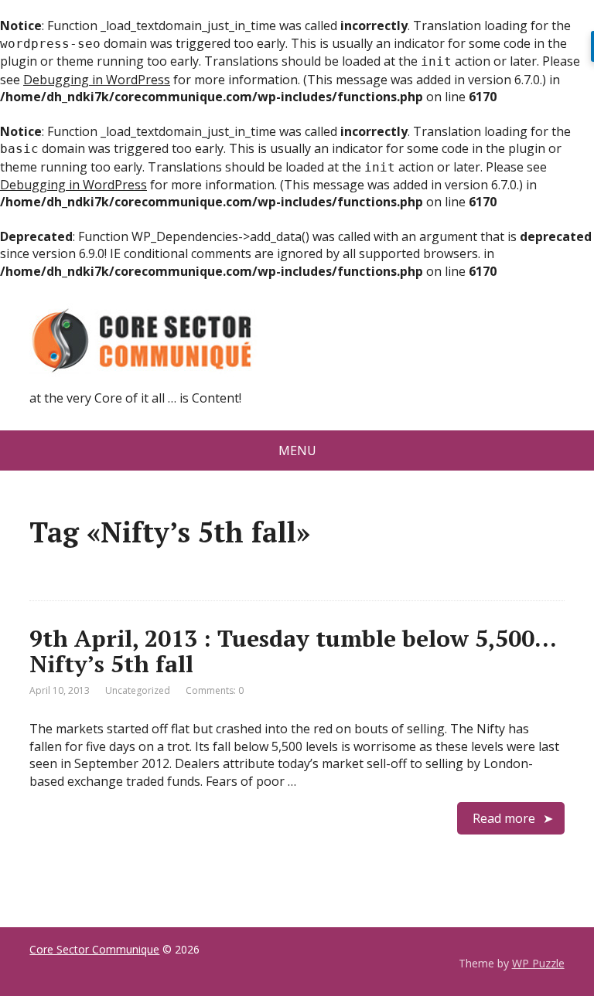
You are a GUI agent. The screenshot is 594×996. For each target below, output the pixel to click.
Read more (504, 818)
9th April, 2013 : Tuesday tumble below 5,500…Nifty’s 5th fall (293, 651)
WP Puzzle (538, 963)
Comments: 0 (215, 690)
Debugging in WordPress (96, 79)
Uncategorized (137, 690)
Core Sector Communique (94, 949)
